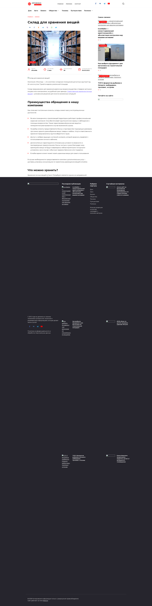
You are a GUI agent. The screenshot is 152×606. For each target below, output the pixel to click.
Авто (36, 10)
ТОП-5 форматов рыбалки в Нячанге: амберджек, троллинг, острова (110, 85)
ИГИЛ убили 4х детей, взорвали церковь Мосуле (122, 323)
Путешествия (76, 10)
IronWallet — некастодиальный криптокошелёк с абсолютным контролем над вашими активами (110, 33)
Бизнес (43, 10)
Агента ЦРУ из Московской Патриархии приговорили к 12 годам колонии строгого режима (123, 191)
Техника (65, 10)
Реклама (69, 4)
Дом (29, 10)
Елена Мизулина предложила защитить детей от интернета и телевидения (123, 459)
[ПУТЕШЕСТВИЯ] (111, 79)
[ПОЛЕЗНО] (111, 25)
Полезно (87, 10)
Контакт (78, 4)
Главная (60, 4)
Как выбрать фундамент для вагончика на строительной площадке (110, 66)
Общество (53, 10)
